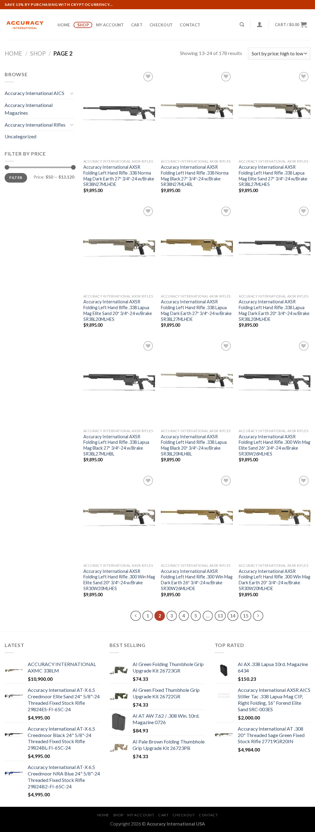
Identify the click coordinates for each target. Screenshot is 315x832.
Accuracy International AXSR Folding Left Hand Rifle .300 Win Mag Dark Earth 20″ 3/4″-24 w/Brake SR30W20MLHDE (274, 580)
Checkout (161, 24)
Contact (190, 24)
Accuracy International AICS (34, 93)
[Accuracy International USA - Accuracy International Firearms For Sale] (25, 24)
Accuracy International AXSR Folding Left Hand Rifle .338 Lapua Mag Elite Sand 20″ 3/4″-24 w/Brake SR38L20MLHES (117, 310)
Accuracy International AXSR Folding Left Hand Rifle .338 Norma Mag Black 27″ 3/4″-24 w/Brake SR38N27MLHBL (195, 175)
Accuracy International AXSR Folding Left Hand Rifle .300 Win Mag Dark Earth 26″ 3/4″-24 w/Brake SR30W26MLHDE (197, 580)
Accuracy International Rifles (35, 125)
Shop (83, 24)
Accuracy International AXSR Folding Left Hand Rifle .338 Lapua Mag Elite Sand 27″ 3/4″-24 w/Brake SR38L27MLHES (273, 175)
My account (110, 24)
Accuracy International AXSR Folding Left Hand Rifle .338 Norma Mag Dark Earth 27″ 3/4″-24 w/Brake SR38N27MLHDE (118, 175)
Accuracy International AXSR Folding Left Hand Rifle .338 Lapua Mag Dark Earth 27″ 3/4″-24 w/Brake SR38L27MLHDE (196, 310)
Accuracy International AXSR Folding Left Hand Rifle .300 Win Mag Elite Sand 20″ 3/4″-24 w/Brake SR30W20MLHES (119, 580)
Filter (15, 177)
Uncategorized (20, 136)
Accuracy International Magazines (29, 109)
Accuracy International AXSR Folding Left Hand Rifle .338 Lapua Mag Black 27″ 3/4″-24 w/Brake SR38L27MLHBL (116, 445)
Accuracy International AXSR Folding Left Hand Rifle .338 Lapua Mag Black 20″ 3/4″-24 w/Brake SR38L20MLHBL (194, 445)
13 (220, 615)
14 (233, 615)
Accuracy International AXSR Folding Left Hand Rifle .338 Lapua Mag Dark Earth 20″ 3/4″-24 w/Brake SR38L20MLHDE (274, 310)
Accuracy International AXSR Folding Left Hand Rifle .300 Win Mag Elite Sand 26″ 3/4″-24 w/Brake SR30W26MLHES (274, 445)
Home (64, 24)
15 (246, 615)
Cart (136, 24)
